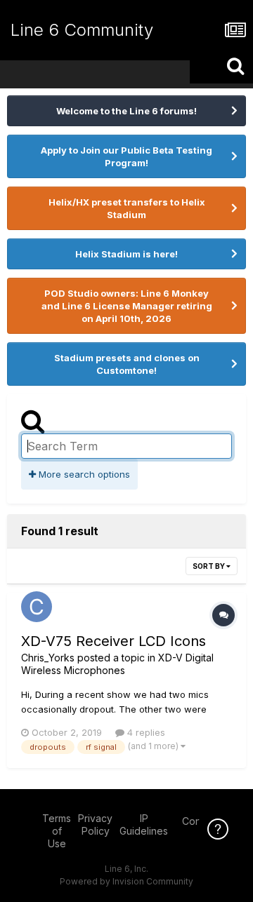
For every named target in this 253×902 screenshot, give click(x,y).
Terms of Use (56, 830)
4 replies (144, 732)
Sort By (209, 566)
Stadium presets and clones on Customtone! (127, 364)
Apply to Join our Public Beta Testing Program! (126, 156)
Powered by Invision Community (126, 881)
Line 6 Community (82, 30)
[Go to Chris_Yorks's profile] (36, 606)
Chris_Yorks (47, 658)
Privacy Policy (95, 824)
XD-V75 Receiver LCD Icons (113, 641)
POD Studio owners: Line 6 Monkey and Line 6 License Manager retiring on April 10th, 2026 (126, 306)
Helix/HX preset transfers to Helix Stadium (126, 208)
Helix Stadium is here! (126, 254)
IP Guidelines (143, 824)
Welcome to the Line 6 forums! (126, 110)
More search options (83, 474)
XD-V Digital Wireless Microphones (117, 664)
